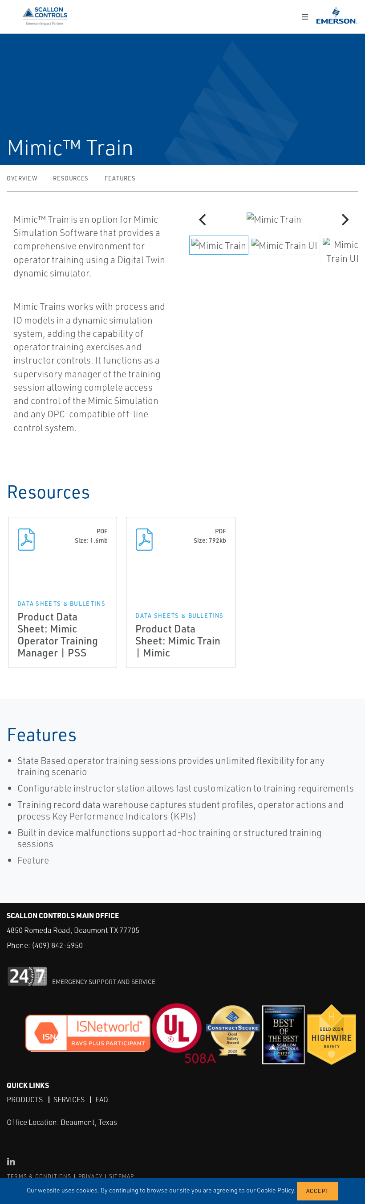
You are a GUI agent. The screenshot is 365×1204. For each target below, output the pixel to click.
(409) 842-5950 (57, 945)
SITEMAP (121, 1176)
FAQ (101, 1099)
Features (120, 178)
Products (25, 1099)
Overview (22, 178)
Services (69, 1099)
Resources (71, 178)
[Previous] (203, 219)
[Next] (344, 219)
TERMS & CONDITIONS (39, 1176)
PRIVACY (90, 1176)
